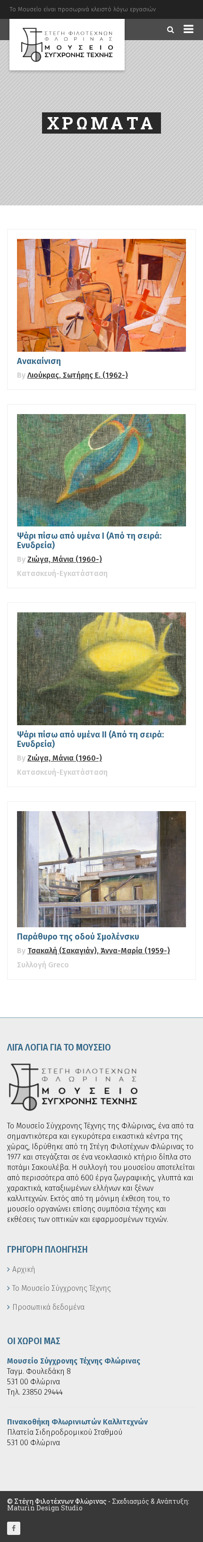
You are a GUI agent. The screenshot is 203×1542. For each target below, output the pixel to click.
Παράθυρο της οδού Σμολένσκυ (78, 937)
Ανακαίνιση (39, 361)
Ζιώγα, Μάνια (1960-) (64, 559)
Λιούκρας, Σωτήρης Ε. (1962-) (77, 375)
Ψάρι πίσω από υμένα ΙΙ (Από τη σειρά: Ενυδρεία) (90, 739)
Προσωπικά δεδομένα (48, 1307)
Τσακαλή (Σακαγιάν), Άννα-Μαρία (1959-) (98, 950)
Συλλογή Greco (43, 964)
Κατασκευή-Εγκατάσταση (62, 573)
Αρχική (23, 1269)
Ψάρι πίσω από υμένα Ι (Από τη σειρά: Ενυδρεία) (89, 541)
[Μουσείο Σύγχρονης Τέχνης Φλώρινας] (67, 44)
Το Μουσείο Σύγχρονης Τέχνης (61, 1288)
